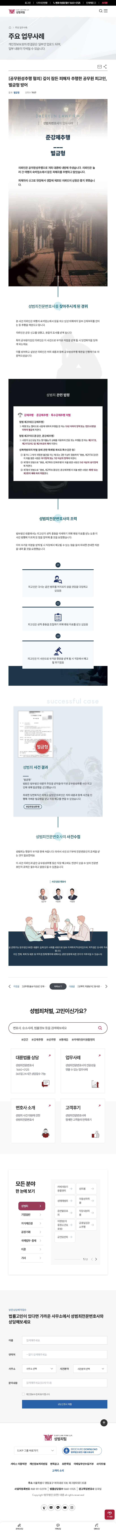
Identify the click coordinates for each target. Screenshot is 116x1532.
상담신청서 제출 (65, 1404)
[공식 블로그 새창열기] (51, 1507)
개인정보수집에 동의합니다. (38, 1394)
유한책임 (66, 1464)
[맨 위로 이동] (104, 1422)
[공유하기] (105, 66)
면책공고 (54, 1464)
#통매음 (63, 1039)
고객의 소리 (58, 1470)
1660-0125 (67, 2)
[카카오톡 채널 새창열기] (58, 1507)
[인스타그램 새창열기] (72, 1507)
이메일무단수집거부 (84, 1464)
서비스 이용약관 (19, 1464)
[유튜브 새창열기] (65, 1507)
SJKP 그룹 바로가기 (27, 1450)
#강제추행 (37, 1039)
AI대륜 (105, 2)
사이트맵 (100, 1464)
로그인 (27, 2)
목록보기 (58, 986)
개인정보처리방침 (38, 1464)
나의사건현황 (42, 2)
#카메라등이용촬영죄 (83, 1039)
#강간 (24, 1039)
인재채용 (90, 2)
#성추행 (51, 1039)
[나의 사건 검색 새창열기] (44, 1507)
